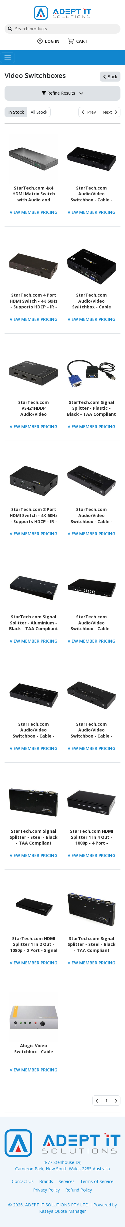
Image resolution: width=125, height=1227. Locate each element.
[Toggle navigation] (7, 57)
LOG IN (52, 41)
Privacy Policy (46, 1190)
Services (67, 1181)
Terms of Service (96, 1181)
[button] (106, 1100)
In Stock (16, 112)
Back (111, 76)
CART (82, 41)
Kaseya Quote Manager (62, 1211)
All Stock (39, 112)
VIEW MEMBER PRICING (33, 212)
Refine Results (60, 93)
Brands (46, 1181)
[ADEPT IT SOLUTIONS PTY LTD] (62, 12)
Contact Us (23, 1181)
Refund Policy (78, 1190)
